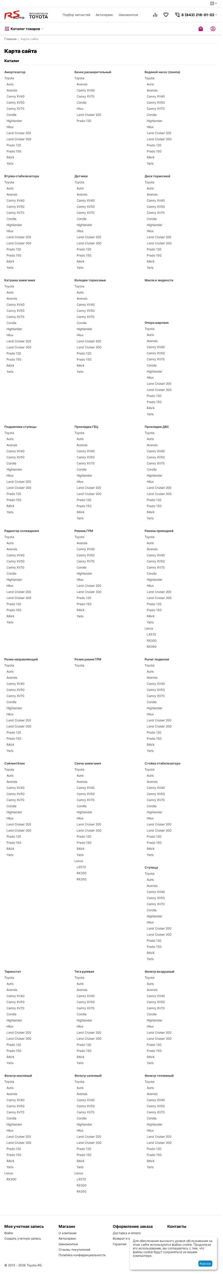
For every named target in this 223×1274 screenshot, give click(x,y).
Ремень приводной (159, 531)
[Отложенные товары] (166, 14)
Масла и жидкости (159, 280)
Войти (8, 1233)
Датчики (81, 176)
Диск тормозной (157, 176)
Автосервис (104, 15)
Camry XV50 (16, 102)
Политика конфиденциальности (82, 1255)
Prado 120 (14, 145)
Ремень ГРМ (83, 531)
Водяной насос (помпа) (162, 72)
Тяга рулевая (84, 971)
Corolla (11, 114)
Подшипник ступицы (20, 427)
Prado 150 (14, 151)
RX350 (152, 646)
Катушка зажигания (19, 280)
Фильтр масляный (18, 1075)
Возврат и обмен (125, 1238)
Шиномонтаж (128, 15)
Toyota (9, 78)
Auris (10, 84)
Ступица (151, 867)
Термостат (12, 971)
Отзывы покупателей (74, 1249)
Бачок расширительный (92, 72)
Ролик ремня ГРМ (87, 659)
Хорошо (205, 1263)
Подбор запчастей (76, 15)
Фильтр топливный (159, 1075)
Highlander (14, 121)
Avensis (12, 90)
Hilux (10, 127)
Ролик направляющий (21, 659)
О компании (67, 1233)
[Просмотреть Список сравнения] (155, 14)
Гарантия (119, 1244)
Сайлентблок (14, 763)
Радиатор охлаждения (21, 531)
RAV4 (10, 157)
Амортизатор (14, 72)
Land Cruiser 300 (19, 139)
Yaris (10, 163)
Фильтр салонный (88, 1075)
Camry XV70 (15, 108)
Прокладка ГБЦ (86, 427)
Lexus (149, 628)
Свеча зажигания (87, 763)
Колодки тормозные (90, 280)
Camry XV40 (16, 96)
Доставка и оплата (127, 1233)
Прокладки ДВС (157, 427)
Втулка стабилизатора (21, 176)
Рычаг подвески (157, 659)
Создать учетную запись (22, 1238)
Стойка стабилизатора (162, 763)
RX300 (152, 640)
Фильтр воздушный (159, 971)
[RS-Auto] (26, 14)
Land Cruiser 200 (19, 133)
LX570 (151, 634)
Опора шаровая (157, 322)
